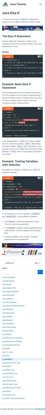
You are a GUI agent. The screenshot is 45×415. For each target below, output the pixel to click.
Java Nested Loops (9, 381)
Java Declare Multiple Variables (13, 306)
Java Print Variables (9, 302)
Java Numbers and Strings (12, 341)
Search (4, 268)
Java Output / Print (9, 288)
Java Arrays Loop (8, 395)
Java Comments (8, 295)
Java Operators (8, 331)
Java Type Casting (9, 327)
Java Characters (8, 324)
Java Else (5, 356)
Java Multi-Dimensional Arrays (13, 398)
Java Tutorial (18, 4)
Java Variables (7, 299)
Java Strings (6, 334)
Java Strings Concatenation (12, 338)
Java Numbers (7, 316)
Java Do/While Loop (9, 373)
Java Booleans (7, 320)
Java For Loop (7, 377)
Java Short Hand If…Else (11, 363)
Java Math (6, 348)
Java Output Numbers (10, 292)
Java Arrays (6, 391)
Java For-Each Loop (9, 384)
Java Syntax (6, 284)
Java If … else (7, 352)
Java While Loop (8, 370)
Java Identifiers (7, 309)
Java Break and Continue (11, 388)
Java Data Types (8, 313)
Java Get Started (8, 281)
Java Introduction (8, 277)
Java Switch (6, 366)
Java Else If (8, 359)
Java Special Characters (11, 345)
